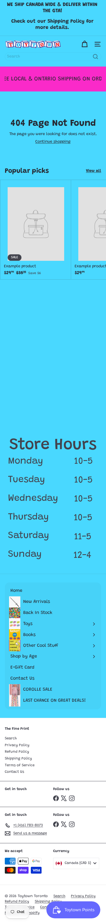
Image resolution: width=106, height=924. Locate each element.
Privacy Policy (17, 745)
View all (93, 171)
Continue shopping (53, 142)
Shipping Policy (18, 758)
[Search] (95, 56)
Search (11, 738)
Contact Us (14, 772)
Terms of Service (19, 765)
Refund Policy (17, 752)
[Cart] (84, 44)
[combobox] (53, 56)
